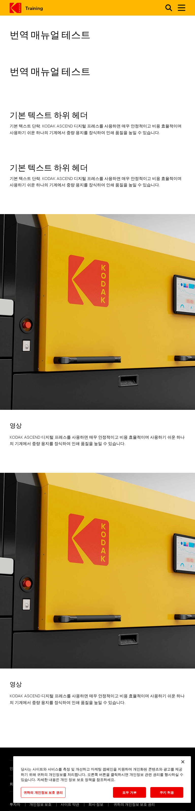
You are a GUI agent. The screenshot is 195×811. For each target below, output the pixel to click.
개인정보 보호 (40, 804)
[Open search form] (166, 8)
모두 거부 (129, 792)
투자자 (15, 804)
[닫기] (182, 761)
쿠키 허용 (167, 792)
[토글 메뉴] (179, 8)
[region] (102, 779)
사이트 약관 (70, 804)
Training (34, 7)
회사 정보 (96, 804)
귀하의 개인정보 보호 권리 (134, 804)
